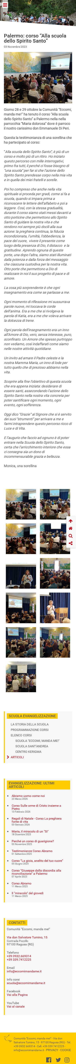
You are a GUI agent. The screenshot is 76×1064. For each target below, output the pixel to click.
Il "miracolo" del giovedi (27, 893)
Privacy (52, 1050)
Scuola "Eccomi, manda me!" (37, 741)
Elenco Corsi (21, 735)
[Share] (71, 543)
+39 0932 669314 (24, 1046)
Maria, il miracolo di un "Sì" (30, 831)
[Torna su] (71, 521)
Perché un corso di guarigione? (33, 841)
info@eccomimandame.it (24, 971)
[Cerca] (71, 536)
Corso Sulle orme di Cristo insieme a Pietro (36, 807)
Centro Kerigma (28, 752)
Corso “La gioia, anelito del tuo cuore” (37, 860)
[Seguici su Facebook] (49, 1061)
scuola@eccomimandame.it (26, 983)
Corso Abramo (21, 883)
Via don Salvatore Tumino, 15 (27, 937)
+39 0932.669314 (19, 956)
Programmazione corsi (30, 730)
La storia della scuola (30, 724)
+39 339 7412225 (53, 1046)
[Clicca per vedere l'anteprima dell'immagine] (38, 77)
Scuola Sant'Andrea (31, 746)
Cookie (65, 1050)
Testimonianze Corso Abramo (32, 851)
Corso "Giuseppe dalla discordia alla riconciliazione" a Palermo (36, 872)
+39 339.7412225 (19, 959)
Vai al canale (16, 1006)
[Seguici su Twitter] (59, 1061)
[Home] (71, 529)
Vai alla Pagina (17, 995)
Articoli (17, 757)
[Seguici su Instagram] (68, 1061)
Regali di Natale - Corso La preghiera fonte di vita (37, 820)
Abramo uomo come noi (28, 796)
